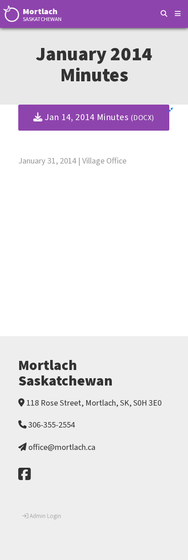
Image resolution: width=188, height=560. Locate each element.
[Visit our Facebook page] (24, 475)
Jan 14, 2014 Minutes (98, 117)
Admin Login (44, 516)
